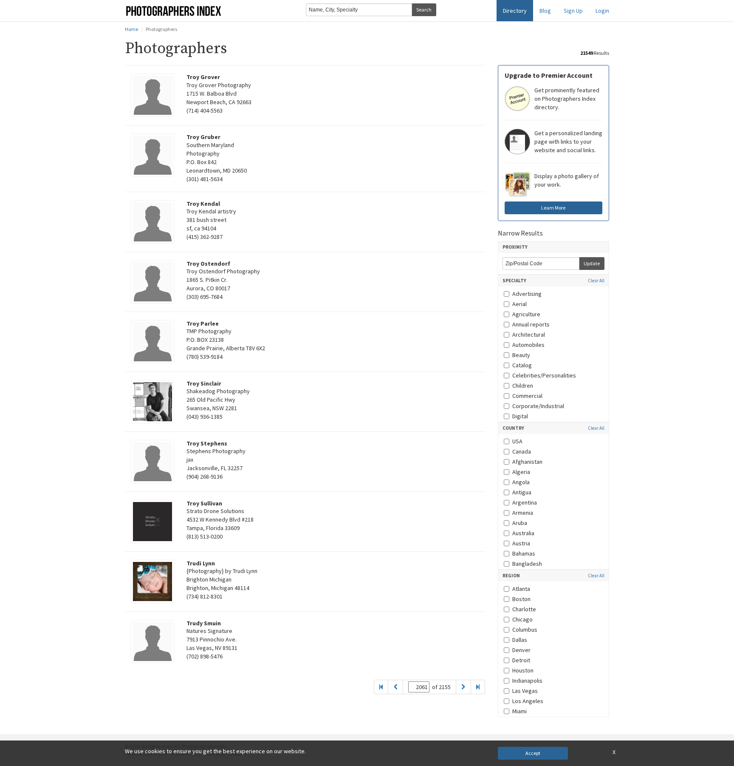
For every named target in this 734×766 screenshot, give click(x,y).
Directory (515, 10)
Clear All (596, 280)
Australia (523, 533)
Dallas (519, 640)
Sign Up (573, 10)
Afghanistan (527, 461)
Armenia (522, 512)
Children (522, 385)
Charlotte (524, 609)
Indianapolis (527, 680)
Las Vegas (525, 691)
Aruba (519, 523)
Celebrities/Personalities (544, 375)
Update (592, 263)
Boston (521, 599)
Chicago (522, 619)
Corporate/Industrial (538, 406)
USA (517, 441)
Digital (520, 416)
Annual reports (531, 324)
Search (424, 9)
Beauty (521, 355)
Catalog (522, 365)
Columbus (524, 629)
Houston (523, 670)
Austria (521, 543)
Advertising (527, 294)
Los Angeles (527, 701)
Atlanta (521, 589)
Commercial (527, 396)
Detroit (521, 660)
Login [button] (602, 10)
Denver (521, 650)
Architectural (528, 334)
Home (131, 29)
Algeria (521, 472)
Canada (521, 451)
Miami (519, 711)
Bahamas (523, 553)
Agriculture (526, 314)
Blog (545, 10)
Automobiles (528, 345)
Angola (521, 482)
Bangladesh (527, 563)
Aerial (519, 304)
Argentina (524, 502)
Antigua (521, 492)
